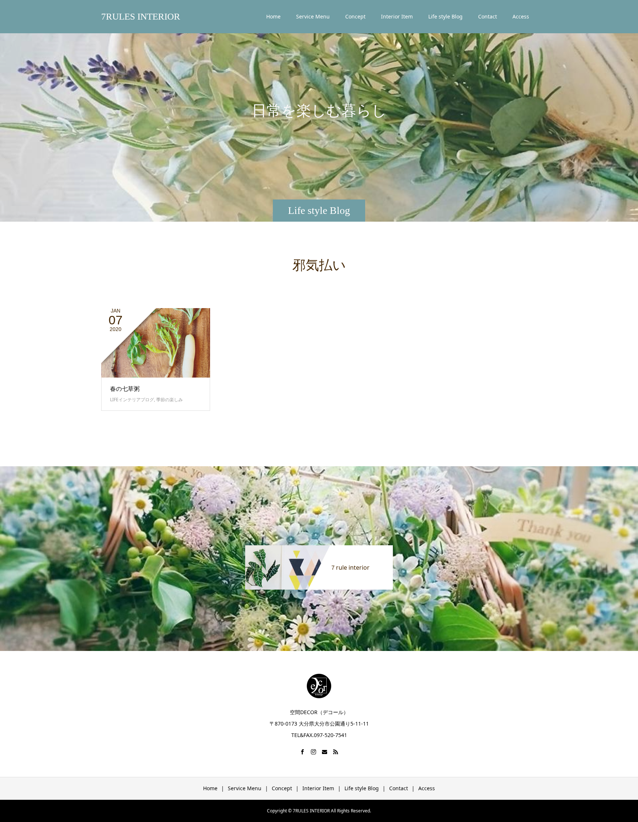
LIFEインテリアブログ (132, 399)
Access (520, 16)
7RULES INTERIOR (140, 16)
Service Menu (313, 16)
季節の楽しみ (169, 399)
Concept (355, 16)
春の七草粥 (125, 389)
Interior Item (397, 16)
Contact (487, 16)
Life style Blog (445, 16)
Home (273, 16)
